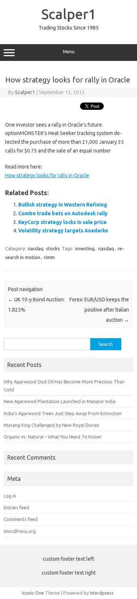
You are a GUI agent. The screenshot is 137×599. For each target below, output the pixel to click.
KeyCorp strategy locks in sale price (62, 222)
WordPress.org (20, 531)
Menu (69, 51)
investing (85, 248)
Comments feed (21, 519)
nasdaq (35, 248)
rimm (49, 257)
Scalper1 (68, 14)
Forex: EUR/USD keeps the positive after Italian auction (99, 310)
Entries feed (16, 507)
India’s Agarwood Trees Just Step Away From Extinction (63, 413)
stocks (53, 248)
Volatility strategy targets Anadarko (63, 230)
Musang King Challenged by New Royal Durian (51, 425)
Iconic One (33, 592)
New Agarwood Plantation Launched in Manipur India (59, 401)
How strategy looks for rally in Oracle (47, 175)
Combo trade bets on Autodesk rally (63, 213)
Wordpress (102, 592)
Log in (10, 495)
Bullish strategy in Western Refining (62, 205)
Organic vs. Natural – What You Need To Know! (53, 436)
